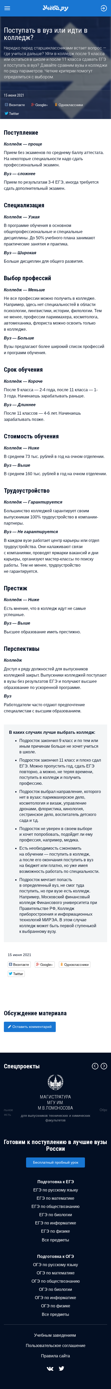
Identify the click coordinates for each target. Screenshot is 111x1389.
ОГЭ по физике (55, 1306)
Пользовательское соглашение (55, 1345)
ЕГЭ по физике (55, 1231)
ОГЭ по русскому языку (55, 1265)
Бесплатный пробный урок (55, 1162)
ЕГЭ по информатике (55, 1223)
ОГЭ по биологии (55, 1289)
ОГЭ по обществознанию (55, 1281)
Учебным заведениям (55, 1335)
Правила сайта (55, 1356)
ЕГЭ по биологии (55, 1215)
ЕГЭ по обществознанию (55, 1206)
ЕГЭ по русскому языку (55, 1190)
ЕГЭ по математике (55, 1198)
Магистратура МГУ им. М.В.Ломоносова (55, 1102)
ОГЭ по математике (56, 1273)
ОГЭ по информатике (55, 1298)
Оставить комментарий (32, 1027)
